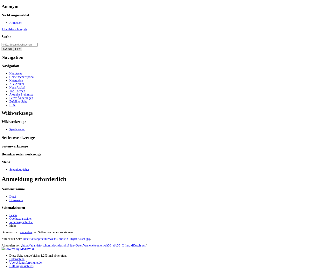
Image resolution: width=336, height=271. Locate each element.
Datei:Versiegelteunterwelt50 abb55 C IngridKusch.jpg (56, 238)
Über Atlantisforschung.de (25, 262)
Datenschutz (16, 259)
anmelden (26, 232)
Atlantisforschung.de (14, 29)
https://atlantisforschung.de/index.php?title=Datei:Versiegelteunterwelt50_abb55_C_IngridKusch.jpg (83, 245)
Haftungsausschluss (21, 266)
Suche (6, 37)
